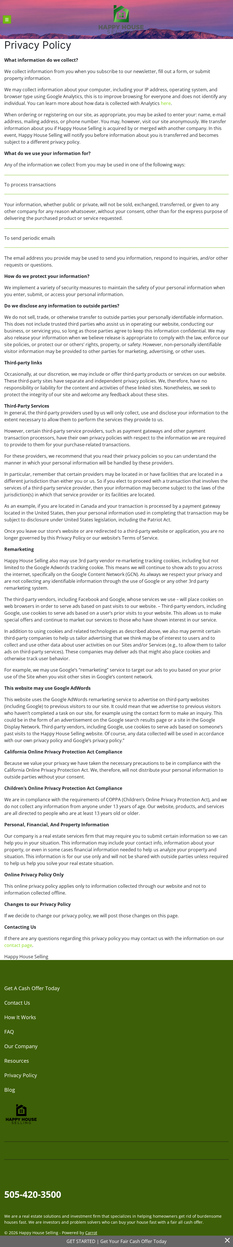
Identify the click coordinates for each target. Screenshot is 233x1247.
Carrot (91, 1232)
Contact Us (17, 1002)
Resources (16, 1060)
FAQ (9, 1031)
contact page (18, 945)
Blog (9, 1089)
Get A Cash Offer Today (32, 988)
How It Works (20, 1017)
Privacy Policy (20, 1075)
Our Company (21, 1046)
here (166, 103)
